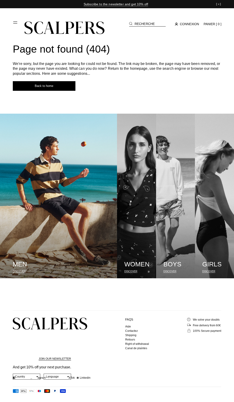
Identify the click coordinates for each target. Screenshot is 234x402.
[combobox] (26, 377)
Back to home (44, 86)
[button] (15, 24)
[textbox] (26, 377)
